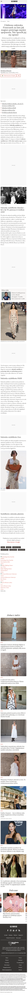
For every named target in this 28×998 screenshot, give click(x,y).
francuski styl (13, 549)
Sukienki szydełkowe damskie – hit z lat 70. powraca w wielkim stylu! (12, 104)
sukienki (8, 547)
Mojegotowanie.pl (6, 967)
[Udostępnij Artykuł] (19, 75)
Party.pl (6, 960)
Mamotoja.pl (6, 965)
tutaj (11, 992)
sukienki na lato (16, 547)
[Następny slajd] (26, 903)
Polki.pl (20, 957)
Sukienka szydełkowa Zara (8, 110)
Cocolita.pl (7, 962)
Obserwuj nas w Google (9, 75)
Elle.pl (7, 957)
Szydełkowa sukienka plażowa (9, 112)
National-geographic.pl (6, 969)
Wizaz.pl (20, 967)
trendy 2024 (21, 549)
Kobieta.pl (20, 960)
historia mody (4, 549)
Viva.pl (20, 965)
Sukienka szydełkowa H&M (9, 108)
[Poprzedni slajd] (1, 903)
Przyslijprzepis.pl (20, 962)
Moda (3, 547)
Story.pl (20, 969)
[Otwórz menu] (1, 1)
